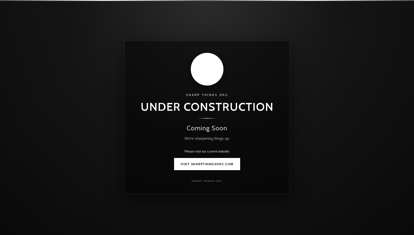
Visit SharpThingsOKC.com (207, 164)
